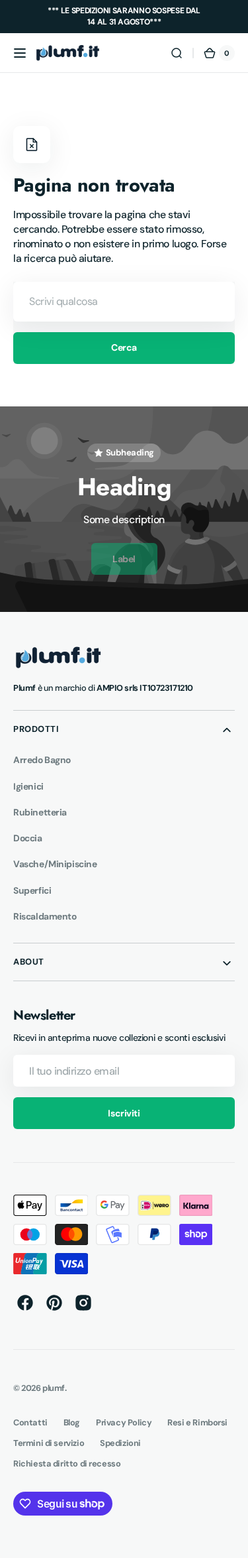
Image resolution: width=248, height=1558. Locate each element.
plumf (53, 1388)
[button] (19, 53)
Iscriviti (124, 1113)
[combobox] (124, 302)
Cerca (124, 347)
